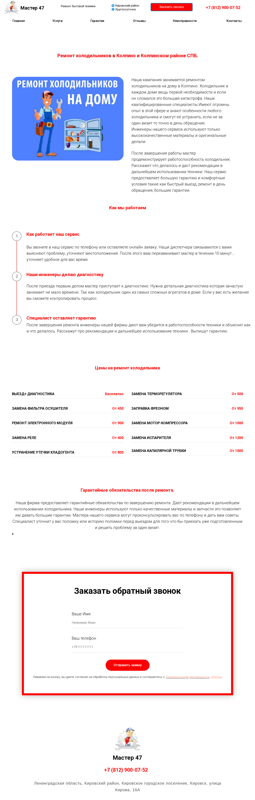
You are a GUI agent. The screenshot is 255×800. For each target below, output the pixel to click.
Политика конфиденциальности (188, 677)
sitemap (216, 677)
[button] (172, 7)
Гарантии (97, 21)
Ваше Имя (81, 614)
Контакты (234, 21)
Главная (19, 21)
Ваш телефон (84, 638)
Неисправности (185, 21)
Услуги (57, 21)
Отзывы (139, 21)
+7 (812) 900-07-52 (126, 770)
